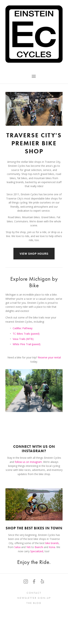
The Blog (34, 603)
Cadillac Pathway (22, 328)
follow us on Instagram (28, 462)
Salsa (17, 547)
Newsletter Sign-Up (34, 597)
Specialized (36, 551)
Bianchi (39, 547)
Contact (34, 592)
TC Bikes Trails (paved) (26, 333)
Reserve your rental (49, 357)
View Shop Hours (34, 254)
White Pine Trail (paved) (26, 344)
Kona (52, 547)
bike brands (52, 543)
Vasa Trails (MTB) (23, 339)
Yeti (28, 547)
